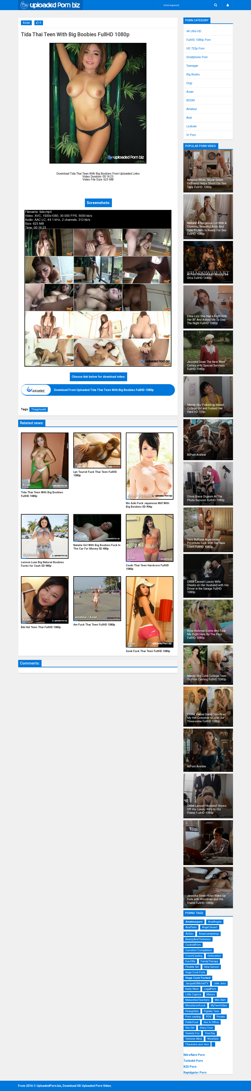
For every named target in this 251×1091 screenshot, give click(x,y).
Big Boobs (193, 74)
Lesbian (191, 126)
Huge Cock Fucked (197, 978)
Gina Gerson (211, 966)
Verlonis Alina (193, 1038)
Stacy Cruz (206, 1027)
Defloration (214, 955)
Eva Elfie (190, 961)
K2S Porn (190, 1066)
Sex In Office (211, 1022)
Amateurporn (194, 921)
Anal (189, 117)
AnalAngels (215, 921)
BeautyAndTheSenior (198, 939)
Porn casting (193, 1016)
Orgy (189, 83)
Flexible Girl (192, 966)
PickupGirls (192, 1011)
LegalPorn (210, 989)
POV (208, 1016)
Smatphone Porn (197, 57)
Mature (211, 994)
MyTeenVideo (219, 1005)
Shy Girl (189, 1027)
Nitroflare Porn (194, 1055)
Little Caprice (193, 994)
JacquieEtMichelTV (196, 983)
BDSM (190, 100)
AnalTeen (191, 927)
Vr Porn (191, 135)
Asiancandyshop (209, 933)
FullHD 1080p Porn (198, 39)
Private (221, 1016)
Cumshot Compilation (198, 950)
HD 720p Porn (195, 48)
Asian (26, 22)
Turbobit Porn (193, 1060)
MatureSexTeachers (197, 1000)
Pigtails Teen (211, 1011)
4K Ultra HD (193, 31)
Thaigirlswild (38, 409)
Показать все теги (197, 1044)
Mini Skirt (220, 1000)
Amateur (191, 109)
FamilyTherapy (209, 961)
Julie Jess (220, 983)
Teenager (192, 65)
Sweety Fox (192, 1033)
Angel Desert (209, 927)
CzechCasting (193, 955)
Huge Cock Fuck (195, 972)
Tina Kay (210, 1033)
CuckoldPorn (193, 944)
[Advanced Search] (215, 5)
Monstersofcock (195, 1005)
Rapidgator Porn (195, 1072)
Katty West (192, 989)
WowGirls (213, 1038)
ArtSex (189, 933)
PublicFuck (191, 1022)
